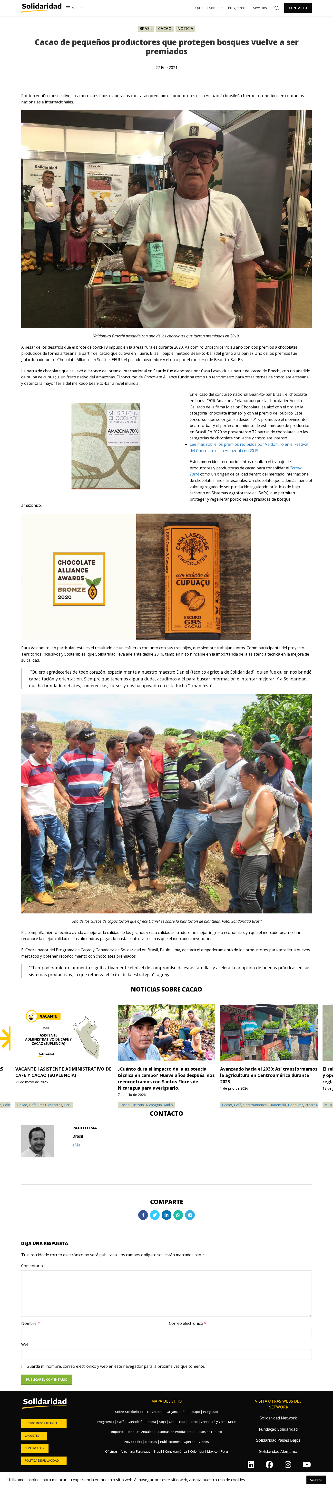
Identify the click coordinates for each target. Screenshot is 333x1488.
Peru (67, 1105)
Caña (205, 1421)
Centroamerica (255, 1105)
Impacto (117, 1431)
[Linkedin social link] (166, 1215)
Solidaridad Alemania (278, 1451)
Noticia (185, 28)
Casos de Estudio (209, 1431)
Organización (176, 1411)
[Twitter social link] (155, 1215)
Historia (138, 1105)
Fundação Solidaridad (278, 1429)
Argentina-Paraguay (135, 1451)
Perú (42, 1105)
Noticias (151, 1441)
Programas (105, 1421)
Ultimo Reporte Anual (42, 1423)
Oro (172, 1421)
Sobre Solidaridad (129, 1411)
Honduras (295, 1105)
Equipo (195, 1411)
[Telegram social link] (190, 1215)
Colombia (197, 1451)
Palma (151, 1421)
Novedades (133, 1441)
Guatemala (277, 1105)
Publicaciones (170, 1441)
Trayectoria (155, 1411)
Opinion (190, 1441)
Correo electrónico (187, 1323)
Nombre (30, 1323)
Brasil (146, 28)
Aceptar (316, 1480)
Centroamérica (176, 1451)
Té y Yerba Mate (224, 1421)
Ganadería (135, 1421)
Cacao (165, 28)
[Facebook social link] (143, 1215)
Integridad (210, 1411)
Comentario (33, 1265)
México (212, 1451)
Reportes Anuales (140, 1431)
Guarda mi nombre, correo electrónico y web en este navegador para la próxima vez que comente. (116, 1366)
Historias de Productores (175, 1431)
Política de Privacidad (42, 1460)
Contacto (298, 8)
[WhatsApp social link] (178, 1215)
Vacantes (55, 1105)
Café (237, 1105)
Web (25, 1344)
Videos (204, 1441)
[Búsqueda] (277, 8)
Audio (168, 1105)
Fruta (181, 1421)
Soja (162, 1421)
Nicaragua (154, 1105)
